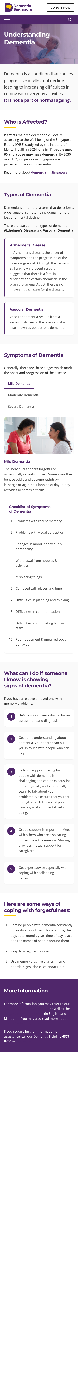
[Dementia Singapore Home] (18, 8)
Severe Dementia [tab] (21, 406)
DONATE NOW (60, 7)
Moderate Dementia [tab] (23, 395)
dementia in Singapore (49, 172)
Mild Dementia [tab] (19, 383)
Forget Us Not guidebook (23, 1013)
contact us (24, 1041)
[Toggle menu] (7, 19)
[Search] (69, 19)
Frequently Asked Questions (26, 1009)
